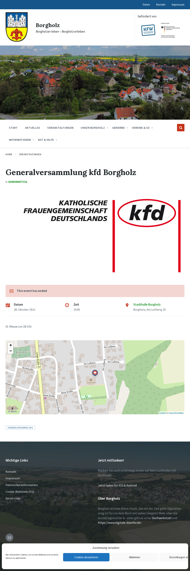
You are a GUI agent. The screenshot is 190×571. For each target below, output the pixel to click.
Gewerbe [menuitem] (118, 127)
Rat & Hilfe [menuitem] (46, 139)
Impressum (13, 478)
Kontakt (11, 471)
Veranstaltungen (30, 154)
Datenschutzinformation (22, 485)
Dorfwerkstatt (161, 518)
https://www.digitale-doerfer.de (119, 523)
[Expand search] (180, 127)
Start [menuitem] (13, 127)
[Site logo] (17, 41)
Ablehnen (134, 557)
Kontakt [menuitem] (161, 4)
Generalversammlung (20, 427)
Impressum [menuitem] (178, 4)
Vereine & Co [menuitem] (141, 127)
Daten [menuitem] (146, 4)
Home (9, 154)
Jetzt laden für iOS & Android (117, 485)
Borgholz (48, 25)
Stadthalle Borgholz (147, 304)
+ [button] (10, 345)
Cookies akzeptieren (86, 557)
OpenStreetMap (176, 412)
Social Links (13, 498)
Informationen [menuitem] (20, 139)
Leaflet (162, 412)
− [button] (10, 351)
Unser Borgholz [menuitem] (93, 127)
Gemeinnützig (17, 182)
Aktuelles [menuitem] (32, 127)
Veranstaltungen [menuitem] (60, 127)
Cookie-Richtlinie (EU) (20, 491)
